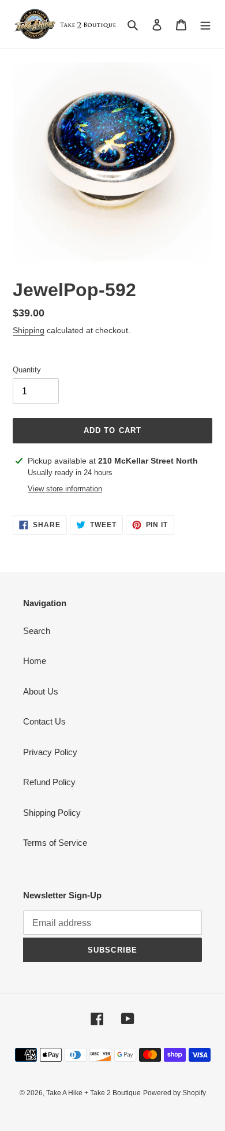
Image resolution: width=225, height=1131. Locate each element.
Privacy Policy (50, 752)
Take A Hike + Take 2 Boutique (93, 1093)
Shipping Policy (52, 813)
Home (34, 661)
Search (36, 631)
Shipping (28, 330)
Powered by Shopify (174, 1093)
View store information (65, 488)
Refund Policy (49, 782)
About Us (40, 691)
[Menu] (205, 24)
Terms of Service (55, 843)
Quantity (27, 369)
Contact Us (44, 721)
